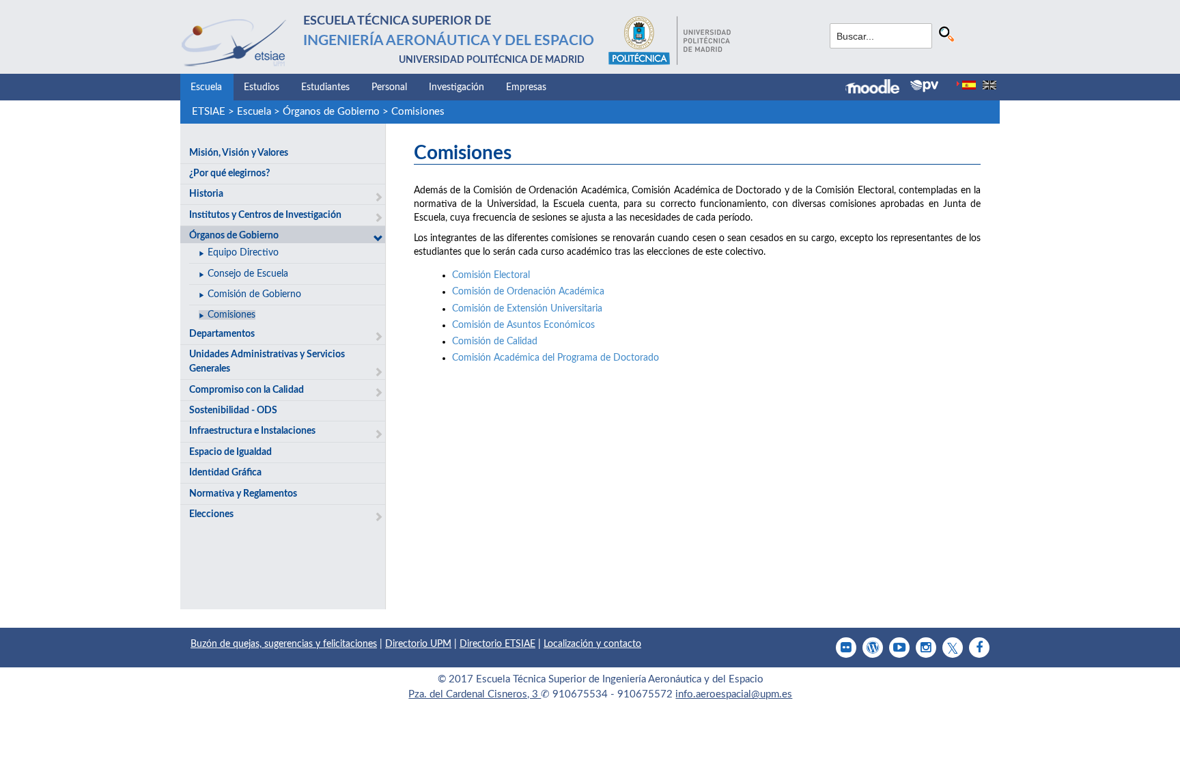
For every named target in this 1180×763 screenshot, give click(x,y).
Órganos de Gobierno (331, 112)
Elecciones (211, 514)
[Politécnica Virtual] (924, 86)
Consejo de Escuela (248, 274)
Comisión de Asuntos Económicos (523, 325)
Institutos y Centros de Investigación (265, 215)
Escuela (206, 87)
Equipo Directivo (243, 253)
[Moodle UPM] (877, 88)
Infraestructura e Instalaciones (252, 431)
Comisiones (418, 112)
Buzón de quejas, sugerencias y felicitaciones (284, 644)
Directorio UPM (418, 644)
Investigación (456, 87)
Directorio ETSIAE (497, 644)
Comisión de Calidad (494, 341)
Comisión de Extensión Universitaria (527, 309)
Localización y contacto (592, 644)
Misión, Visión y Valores (238, 153)
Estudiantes (325, 87)
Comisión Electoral (491, 275)
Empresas (526, 87)
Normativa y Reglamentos (243, 494)
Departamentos (222, 334)
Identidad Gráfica (225, 472)
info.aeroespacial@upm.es (733, 694)
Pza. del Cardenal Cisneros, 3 (474, 694)
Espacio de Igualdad (230, 452)
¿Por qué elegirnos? (229, 173)
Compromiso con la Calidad (246, 390)
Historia (206, 194)
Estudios (261, 87)
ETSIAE (208, 112)
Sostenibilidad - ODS (233, 410)
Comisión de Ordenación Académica (528, 291)
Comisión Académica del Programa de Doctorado (555, 358)
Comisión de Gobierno (254, 294)
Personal (389, 87)
